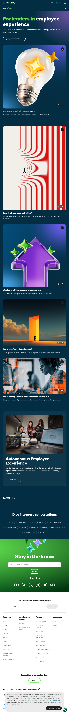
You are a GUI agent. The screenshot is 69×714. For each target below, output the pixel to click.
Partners (5, 633)
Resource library (40, 657)
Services (21, 623)
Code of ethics (7, 645)
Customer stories (41, 621)
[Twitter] (4, 695)
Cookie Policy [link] (31, 700)
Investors (5, 641)
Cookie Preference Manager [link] (50, 700)
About (4, 621)
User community (40, 641)
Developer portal (40, 645)
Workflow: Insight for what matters (8, 654)
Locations (5, 629)
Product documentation (43, 649)
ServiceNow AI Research (40, 626)
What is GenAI (40, 661)
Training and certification (39, 636)
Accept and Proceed (54, 708)
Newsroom (6, 649)
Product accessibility (42, 653)
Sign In (54, 621)
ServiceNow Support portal (25, 628)
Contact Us (34, 680)
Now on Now (39, 631)
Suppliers (5, 637)
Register (54, 625)
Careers (5, 625)
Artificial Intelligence (8, 659)
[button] (46, 3)
